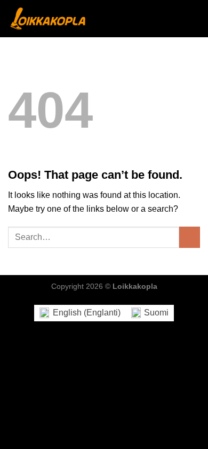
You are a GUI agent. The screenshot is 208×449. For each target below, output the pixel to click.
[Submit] (189, 237)
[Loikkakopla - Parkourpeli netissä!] (48, 18)
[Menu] (193, 18)
